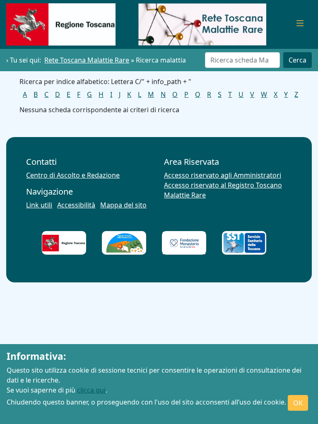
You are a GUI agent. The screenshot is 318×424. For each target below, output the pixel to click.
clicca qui (91, 390)
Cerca (297, 60)
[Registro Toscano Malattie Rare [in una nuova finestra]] (124, 243)
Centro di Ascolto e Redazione (73, 175)
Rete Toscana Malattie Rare (86, 60)
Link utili (39, 205)
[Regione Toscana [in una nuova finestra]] (63, 243)
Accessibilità (76, 205)
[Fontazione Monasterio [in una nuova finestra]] (184, 243)
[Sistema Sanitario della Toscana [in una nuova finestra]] (244, 243)
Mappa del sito (123, 205)
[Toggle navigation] (300, 24)
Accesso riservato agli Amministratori (222, 175)
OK (298, 402)
